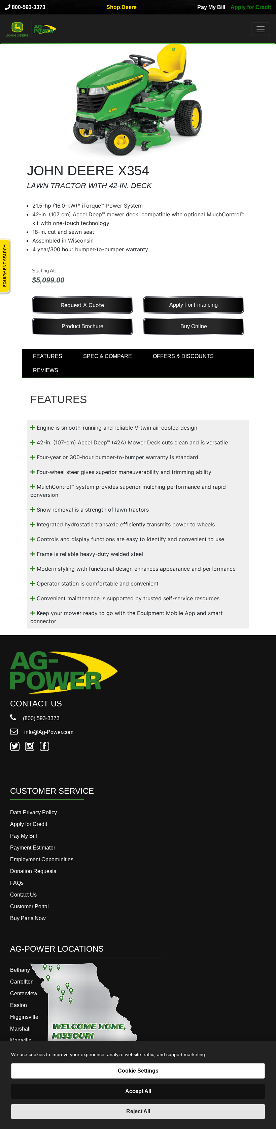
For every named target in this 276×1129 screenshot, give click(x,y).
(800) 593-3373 (41, 718)
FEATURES (47, 356)
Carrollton (22, 982)
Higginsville (24, 1017)
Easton (18, 1005)
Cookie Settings (138, 1071)
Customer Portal (29, 906)
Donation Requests (33, 871)
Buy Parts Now (28, 918)
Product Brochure (82, 326)
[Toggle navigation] (260, 29)
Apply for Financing (193, 305)
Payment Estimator (32, 848)
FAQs (17, 883)
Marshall (20, 1029)
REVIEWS (45, 370)
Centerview (23, 993)
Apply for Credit (251, 7)
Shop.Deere (121, 7)
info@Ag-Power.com (48, 732)
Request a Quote (82, 305)
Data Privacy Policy (33, 812)
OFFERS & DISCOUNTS (183, 356)
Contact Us (23, 895)
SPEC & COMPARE (107, 356)
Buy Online (193, 326)
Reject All (138, 1111)
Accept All (138, 1091)
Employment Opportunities (41, 859)
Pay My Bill (211, 7)
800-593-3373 (27, 7)
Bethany (20, 970)
